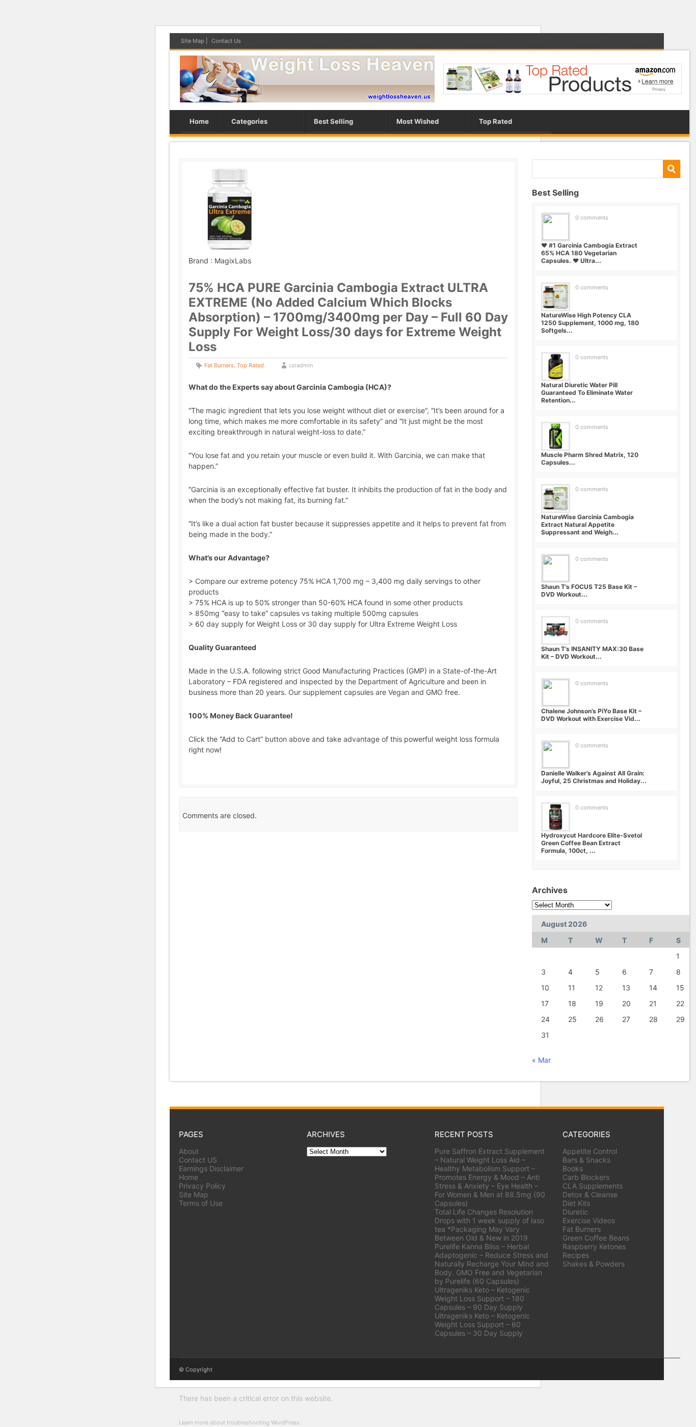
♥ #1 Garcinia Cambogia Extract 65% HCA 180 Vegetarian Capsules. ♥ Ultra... (589, 252)
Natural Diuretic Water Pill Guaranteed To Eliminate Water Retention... (587, 392)
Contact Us (226, 40)
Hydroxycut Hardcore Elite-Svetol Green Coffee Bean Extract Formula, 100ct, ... (591, 842)
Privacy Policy (202, 1185)
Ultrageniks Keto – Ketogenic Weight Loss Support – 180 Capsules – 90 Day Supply (482, 1298)
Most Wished (417, 121)
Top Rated (495, 121)
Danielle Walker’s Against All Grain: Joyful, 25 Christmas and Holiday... (594, 777)
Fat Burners (219, 365)
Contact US (198, 1159)
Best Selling (333, 121)
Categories (249, 121)
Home (199, 121)
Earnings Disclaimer (211, 1168)
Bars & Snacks (586, 1159)
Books (573, 1168)
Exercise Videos (589, 1220)
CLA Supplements (593, 1185)
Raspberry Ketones (594, 1246)
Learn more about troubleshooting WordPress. (240, 1422)
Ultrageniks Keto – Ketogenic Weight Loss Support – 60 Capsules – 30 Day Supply (482, 1324)
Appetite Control (590, 1151)
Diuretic (575, 1211)
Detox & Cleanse (590, 1194)
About (189, 1151)
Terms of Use (201, 1203)
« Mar (541, 1060)
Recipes (576, 1255)
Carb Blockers (586, 1177)
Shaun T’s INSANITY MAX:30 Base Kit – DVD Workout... (592, 652)
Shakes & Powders (594, 1263)
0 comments (591, 217)
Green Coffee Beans (596, 1237)
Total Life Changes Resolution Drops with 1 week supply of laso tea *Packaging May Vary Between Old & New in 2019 (489, 1224)
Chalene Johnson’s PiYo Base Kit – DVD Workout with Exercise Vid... (591, 714)
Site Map (192, 40)
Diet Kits (576, 1203)
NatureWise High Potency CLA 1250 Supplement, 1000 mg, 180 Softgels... (590, 322)
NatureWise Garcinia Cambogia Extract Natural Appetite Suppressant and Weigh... (587, 524)
